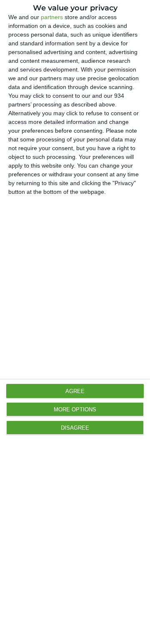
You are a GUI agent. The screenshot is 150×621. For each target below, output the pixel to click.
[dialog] (75, 310)
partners (52, 17)
